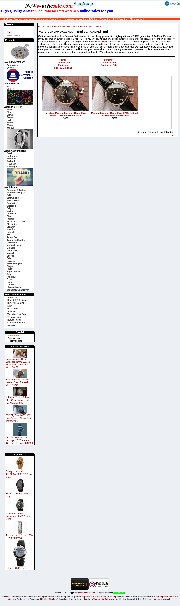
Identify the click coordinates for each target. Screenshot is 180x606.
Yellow (10, 128)
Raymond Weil (14, 271)
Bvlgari (10, 208)
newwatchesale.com (86, 593)
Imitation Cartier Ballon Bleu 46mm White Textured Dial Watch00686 (19, 400)
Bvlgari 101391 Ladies (17, 568)
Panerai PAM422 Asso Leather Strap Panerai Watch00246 (17, 382)
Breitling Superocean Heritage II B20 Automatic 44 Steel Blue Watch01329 (19, 440)
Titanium (11, 164)
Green (10, 117)
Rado (9, 269)
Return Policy (14, 320)
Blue (9, 112)
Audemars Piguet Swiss (24, 19)
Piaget (10, 266)
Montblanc (12, 250)
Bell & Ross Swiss (121, 19)
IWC (9, 234)
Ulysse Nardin (14, 287)
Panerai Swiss (55, 19)
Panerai (11, 261)
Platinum (11, 158)
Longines (12, 242)
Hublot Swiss (68, 19)
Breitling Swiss (42, 19)
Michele (11, 248)
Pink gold (12, 156)
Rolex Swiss (7, 19)
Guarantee (12, 308)
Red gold (11, 161)
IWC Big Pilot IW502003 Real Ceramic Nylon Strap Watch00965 (19, 418)
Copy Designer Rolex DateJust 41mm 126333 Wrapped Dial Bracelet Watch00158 (18, 363)
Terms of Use (14, 317)
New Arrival (14, 338)
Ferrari (10, 219)
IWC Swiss (94, 19)
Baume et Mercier (16, 198)
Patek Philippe (14, 263)
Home (41, 26)
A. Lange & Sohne (16, 190)
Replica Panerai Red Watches (86, 26)
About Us (12, 297)
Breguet (11, 203)
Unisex (10, 88)
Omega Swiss (82, 19)
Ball (9, 195)
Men (9, 86)
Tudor (10, 282)
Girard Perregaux (16, 221)
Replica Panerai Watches (58, 26)
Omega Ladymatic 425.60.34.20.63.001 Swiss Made (19, 474)
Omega (10, 255)
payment (11, 325)
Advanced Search (13, 35)
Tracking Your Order (17, 314)
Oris (9, 258)
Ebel (9, 216)
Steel (9, 153)
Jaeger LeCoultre (16, 240)
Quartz (10, 67)
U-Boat (10, 284)
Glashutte (12, 224)
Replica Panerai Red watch (115, 41)
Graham (11, 226)
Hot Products (15, 340)
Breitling (11, 205)
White (10, 125)
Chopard (11, 213)
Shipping (11, 311)
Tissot (10, 279)
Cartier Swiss (106, 19)
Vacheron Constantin (18, 290)
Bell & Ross (13, 200)
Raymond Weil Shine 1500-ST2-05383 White (19, 537)
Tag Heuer (12, 276)
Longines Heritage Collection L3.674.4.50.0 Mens (18, 516)
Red (9, 120)
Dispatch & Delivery (17, 300)
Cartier (10, 211)
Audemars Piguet (16, 192)
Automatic (12, 65)
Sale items (13, 335)
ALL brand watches (138, 19)
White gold (12, 166)
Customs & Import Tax (18, 322)
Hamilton (11, 229)
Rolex (10, 274)
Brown (10, 114)
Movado (11, 253)
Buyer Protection (15, 303)
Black (9, 109)
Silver (10, 122)
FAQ (9, 306)
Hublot (10, 232)
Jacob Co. (12, 237)
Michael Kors (14, 245)
